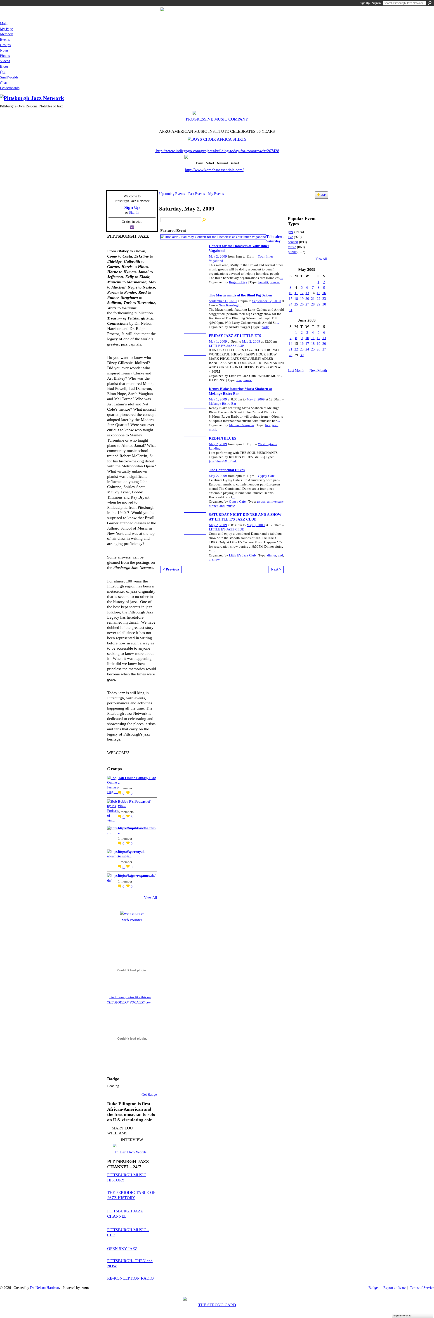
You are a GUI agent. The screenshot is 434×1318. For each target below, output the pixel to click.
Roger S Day (238, 282)
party (265, 327)
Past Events (196, 194)
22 (318, 299)
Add (323, 195)
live (239, 380)
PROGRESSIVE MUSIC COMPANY (217, 119)
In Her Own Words (130, 1152)
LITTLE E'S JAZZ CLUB (226, 346)
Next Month (318, 370)
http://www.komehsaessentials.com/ (214, 170)
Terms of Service (422, 1288)
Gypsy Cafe (266, 476)
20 (307, 299)
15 (318, 293)
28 (313, 304)
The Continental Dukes (227, 470)
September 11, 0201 (223, 301)
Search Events (204, 220)
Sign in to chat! (402, 1315)
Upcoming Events (172, 194)
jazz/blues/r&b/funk (223, 461)
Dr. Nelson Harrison (44, 1288)
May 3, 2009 (256, 525)
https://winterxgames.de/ (136, 876)
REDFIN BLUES (222, 438)
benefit (263, 282)
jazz (275, 425)
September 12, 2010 (266, 301)
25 (296, 304)
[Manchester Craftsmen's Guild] (107, 759)
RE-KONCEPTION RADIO (130, 1278)
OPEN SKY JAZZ (122, 1248)
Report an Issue (394, 1288)
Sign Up (365, 3)
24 (290, 304)
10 (290, 293)
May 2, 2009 (218, 256)
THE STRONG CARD (217, 1305)
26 (302, 304)
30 (324, 304)
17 (290, 299)
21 (313, 299)
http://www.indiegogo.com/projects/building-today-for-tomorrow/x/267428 (217, 151)
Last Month (296, 370)
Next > (276, 569)
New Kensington (230, 305)
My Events (216, 194)
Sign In (376, 3)
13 (307, 293)
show (216, 559)
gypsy (261, 501)
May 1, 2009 (218, 341)
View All (150, 897)
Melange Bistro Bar (222, 403)
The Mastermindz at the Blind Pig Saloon (240, 295)
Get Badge (149, 1094)
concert (275, 282)
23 (324, 299)
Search (430, 3)
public (292, 252)
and (222, 506)
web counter (132, 920)
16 (324, 293)
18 (296, 299)
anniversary (275, 501)
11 (296, 293)
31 (290, 310)
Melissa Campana (241, 425)
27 (307, 304)
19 (302, 299)
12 (302, 293)
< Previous (171, 569)
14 (290, 343)
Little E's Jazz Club (242, 555)
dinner (213, 506)
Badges (373, 1288)
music (247, 380)
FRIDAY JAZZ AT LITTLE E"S (235, 336)
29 (318, 304)
